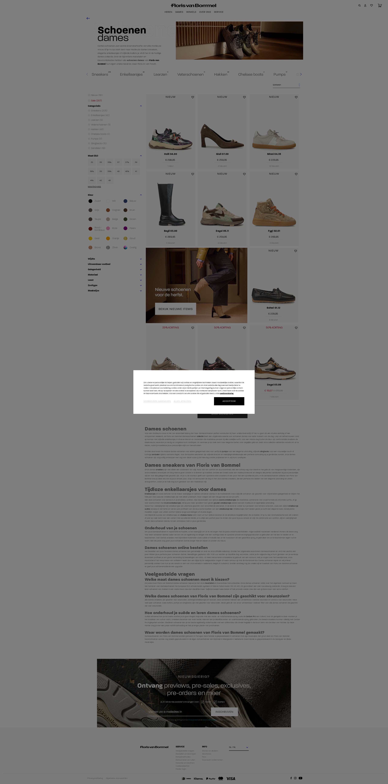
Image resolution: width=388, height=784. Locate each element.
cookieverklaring (227, 393)
